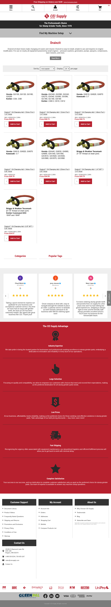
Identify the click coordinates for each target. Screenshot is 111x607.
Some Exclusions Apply (70, 2)
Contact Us (8, 564)
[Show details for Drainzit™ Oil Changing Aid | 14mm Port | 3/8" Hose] (20, 149)
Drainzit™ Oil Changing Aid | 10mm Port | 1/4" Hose (19, 113)
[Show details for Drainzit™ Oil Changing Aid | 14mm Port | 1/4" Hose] (91, 92)
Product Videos (9, 512)
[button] (5, 296)
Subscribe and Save (84, 520)
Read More (55, 58)
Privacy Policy (9, 528)
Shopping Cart (46, 520)
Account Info (45, 508)
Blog (78, 516)
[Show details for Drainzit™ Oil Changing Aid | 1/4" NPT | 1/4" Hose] (91, 149)
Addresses (44, 516)
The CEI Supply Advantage (55, 326)
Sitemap (7, 536)
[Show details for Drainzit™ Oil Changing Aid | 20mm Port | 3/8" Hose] (55, 149)
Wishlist (43, 524)
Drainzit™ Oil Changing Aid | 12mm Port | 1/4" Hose (55, 113)
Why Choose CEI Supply (85, 508)
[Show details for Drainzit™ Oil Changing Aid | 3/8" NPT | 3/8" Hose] (20, 206)
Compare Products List (48, 528)
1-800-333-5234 (10, 556)
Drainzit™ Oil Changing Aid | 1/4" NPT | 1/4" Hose (89, 170)
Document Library (10, 508)
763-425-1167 (20, 556)
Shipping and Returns (11, 520)
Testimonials (81, 512)
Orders (43, 512)
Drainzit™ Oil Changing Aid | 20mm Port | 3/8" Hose (55, 170)
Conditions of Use (10, 532)
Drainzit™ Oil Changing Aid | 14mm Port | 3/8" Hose (19, 170)
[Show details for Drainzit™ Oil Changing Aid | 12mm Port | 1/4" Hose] (55, 92)
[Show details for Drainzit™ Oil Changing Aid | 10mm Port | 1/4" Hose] (20, 92)
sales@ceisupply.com (12, 560)
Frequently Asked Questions (14, 516)
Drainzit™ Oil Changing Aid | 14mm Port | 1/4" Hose (90, 113)
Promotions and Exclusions (13, 524)
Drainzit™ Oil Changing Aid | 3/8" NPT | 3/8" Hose (18, 227)
